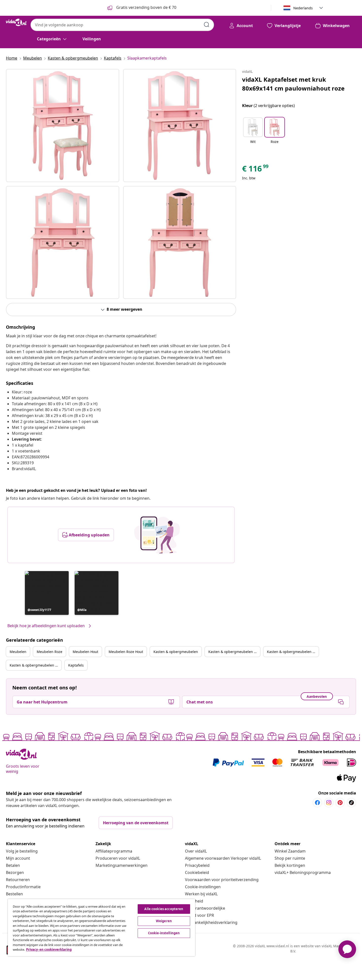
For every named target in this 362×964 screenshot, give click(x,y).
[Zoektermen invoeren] (207, 25)
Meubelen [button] (18, 651)
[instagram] (328, 802)
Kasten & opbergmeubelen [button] (175, 651)
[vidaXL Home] (16, 22)
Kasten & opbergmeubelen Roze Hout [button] (35, 665)
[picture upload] (157, 535)
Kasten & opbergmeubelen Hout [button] (293, 651)
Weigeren (164, 921)
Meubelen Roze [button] (49, 651)
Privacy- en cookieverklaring (49, 949)
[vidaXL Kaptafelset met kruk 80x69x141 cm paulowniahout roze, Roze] (62, 125)
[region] (101, 927)
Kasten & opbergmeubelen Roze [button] (234, 651)
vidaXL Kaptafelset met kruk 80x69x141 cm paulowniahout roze (293, 83)
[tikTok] (351, 802)
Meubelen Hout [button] (85, 651)
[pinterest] (340, 802)
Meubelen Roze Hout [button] (126, 651)
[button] (47, 593)
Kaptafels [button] (76, 665)
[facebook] (317, 802)
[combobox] (122, 25)
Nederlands (303, 8)
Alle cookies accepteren (163, 909)
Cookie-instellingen (203, 886)
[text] (255, 170)
